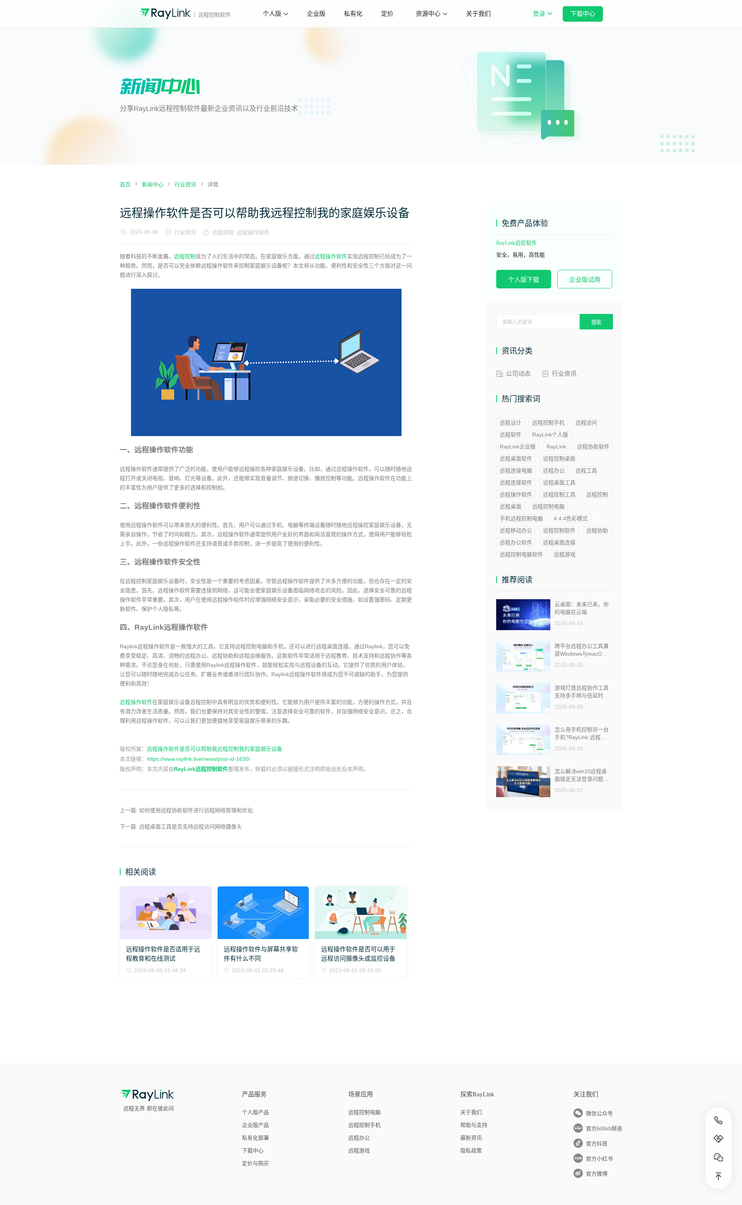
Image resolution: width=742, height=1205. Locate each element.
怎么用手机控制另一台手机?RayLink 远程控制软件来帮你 (582, 733)
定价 (387, 13)
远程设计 (510, 422)
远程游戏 (564, 554)
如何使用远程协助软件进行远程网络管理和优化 (196, 810)
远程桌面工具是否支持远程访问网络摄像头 (190, 826)
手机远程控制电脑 (521, 518)
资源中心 (428, 13)
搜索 (596, 322)
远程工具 (586, 470)
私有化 (353, 13)
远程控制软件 (559, 530)
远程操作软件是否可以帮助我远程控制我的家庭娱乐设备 (214, 749)
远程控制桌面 (559, 458)
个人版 (272, 13)
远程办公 (554, 470)
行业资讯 (185, 232)
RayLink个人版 (550, 434)
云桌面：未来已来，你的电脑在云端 (582, 608)
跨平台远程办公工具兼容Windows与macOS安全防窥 (582, 650)
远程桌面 (510, 506)
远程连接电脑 (516, 470)
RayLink (556, 446)
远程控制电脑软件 (521, 554)
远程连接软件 (516, 482)
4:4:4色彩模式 (571, 518)
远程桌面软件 (516, 458)
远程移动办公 (516, 530)
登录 (542, 18)
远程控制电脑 (548, 506)
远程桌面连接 (559, 542)
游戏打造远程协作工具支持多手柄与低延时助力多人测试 (582, 692)
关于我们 (478, 13)
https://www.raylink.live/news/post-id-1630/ (198, 759)
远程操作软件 (253, 232)
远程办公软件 (516, 542)
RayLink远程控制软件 (201, 769)
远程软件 (510, 434)
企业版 (316, 13)
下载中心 (582, 13)
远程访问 (586, 422)
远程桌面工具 (559, 482)
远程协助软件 (593, 446)
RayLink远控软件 (516, 243)
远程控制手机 (548, 422)
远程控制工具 (559, 494)
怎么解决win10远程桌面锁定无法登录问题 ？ (581, 775)
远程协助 (597, 530)
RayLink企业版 (518, 446)
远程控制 (223, 232)
